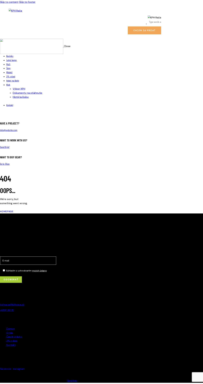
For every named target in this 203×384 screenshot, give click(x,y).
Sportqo (72, 380)
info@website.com (8, 130)
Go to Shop (5, 163)
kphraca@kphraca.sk (12, 304)
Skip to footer (27, 2)
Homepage (6, 211)
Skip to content (9, 2)
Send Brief (4, 147)
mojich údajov (39, 270)
